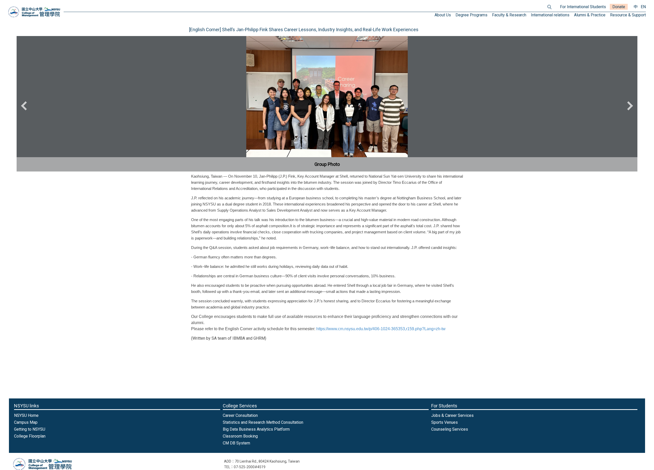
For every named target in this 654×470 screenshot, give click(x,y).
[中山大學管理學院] (34, 11)
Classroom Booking (240, 436)
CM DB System (236, 443)
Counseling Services (449, 429)
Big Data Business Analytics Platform (256, 429)
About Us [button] (443, 15)
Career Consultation (240, 415)
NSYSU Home (26, 415)
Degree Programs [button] (471, 15)
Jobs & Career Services (452, 415)
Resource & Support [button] (628, 15)
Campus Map (26, 422)
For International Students (583, 6)
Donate (618, 6)
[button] (25, 105)
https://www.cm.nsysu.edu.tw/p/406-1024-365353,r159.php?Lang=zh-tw (381, 329)
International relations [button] (550, 15)
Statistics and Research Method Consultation (263, 422)
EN (643, 6)
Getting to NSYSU (29, 429)
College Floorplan (29, 436)
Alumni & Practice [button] (589, 15)
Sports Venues (444, 422)
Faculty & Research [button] (509, 15)
